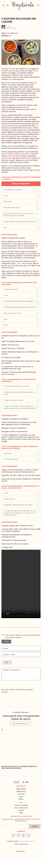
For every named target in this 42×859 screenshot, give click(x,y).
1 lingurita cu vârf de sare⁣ (13, 400)
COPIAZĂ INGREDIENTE (21, 184)
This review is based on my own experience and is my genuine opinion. (23, 636)
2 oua (6, 195)
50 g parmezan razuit (12, 207)
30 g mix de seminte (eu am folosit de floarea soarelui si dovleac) (18, 214)
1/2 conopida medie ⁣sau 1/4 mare (16, 386)
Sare (5, 227)
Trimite (6, 641)
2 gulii (6, 493)
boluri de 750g (9, 158)
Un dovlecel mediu (11, 289)
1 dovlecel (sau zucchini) (13, 189)
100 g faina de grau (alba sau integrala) (18, 301)
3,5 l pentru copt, (11, 154)
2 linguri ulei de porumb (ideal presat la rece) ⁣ (19, 393)
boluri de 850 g (14, 156)
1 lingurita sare (9, 499)
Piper (5, 325)
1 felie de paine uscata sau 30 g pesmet (19, 221)
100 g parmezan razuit (12, 313)
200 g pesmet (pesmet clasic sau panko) (19, 307)
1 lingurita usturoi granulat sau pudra (18, 505)
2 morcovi (7, 453)
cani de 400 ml (25, 154)
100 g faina (8, 201)
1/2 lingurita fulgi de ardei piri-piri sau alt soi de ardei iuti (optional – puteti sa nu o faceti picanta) (19, 513)
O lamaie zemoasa (11, 459)
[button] (38, 5)
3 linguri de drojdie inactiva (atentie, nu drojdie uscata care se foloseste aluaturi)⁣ (19, 407)
